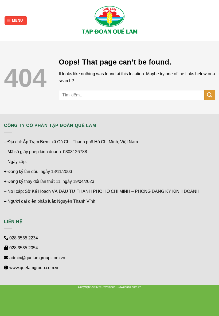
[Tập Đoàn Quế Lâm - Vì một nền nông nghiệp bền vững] (109, 20)
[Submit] (209, 95)
